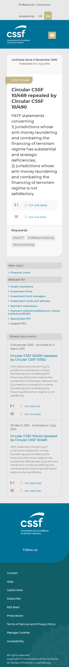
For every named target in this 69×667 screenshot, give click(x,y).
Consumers (43, 4)
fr (40, 16)
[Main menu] (59, 34)
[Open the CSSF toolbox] (58, 29)
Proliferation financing (41, 237)
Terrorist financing (23, 244)
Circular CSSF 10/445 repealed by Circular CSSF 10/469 (33, 438)
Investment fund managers (28, 296)
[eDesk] (52, 35)
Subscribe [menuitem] (14, 598)
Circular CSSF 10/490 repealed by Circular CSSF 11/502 (33, 357)
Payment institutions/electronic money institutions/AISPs (34, 312)
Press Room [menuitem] (15, 615)
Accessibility (26, 16)
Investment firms (21, 291)
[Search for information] (52, 29)
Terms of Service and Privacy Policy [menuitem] (31, 624)
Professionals (27, 4)
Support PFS (18, 323)
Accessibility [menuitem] (15, 641)
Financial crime (20, 272)
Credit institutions (21, 286)
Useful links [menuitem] (15, 590)
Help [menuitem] (10, 581)
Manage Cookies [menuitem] (18, 632)
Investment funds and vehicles (30, 300)
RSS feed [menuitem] (13, 607)
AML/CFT (18, 237)
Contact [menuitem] (12, 573)
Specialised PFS (20, 318)
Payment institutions (23, 305)
